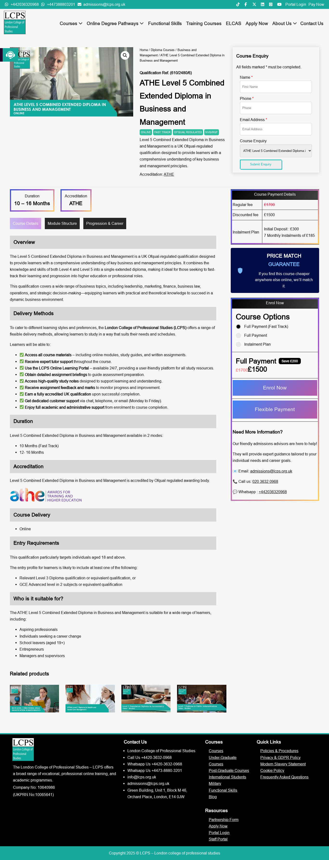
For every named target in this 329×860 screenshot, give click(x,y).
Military (215, 783)
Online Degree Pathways (113, 23)
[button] (125, 55)
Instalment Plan (257, 344)
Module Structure (62, 223)
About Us (282, 23)
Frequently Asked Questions (284, 777)
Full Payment (255, 335)
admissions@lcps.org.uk (271, 471)
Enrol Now (275, 388)
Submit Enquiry (260, 164)
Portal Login (295, 4)
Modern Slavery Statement (283, 764)
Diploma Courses (163, 50)
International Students (227, 777)
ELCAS (233, 23)
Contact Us (311, 23)
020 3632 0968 (265, 481)
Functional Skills (165, 23)
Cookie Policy (272, 770)
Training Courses (204, 23)
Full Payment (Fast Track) (266, 326)
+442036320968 (273, 492)
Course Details (25, 223)
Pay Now (316, 4)
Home (144, 50)
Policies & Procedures (279, 751)
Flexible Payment (275, 409)
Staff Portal (218, 839)
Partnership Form (223, 819)
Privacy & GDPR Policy (280, 757)
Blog (213, 797)
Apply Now (257, 23)
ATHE (169, 174)
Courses (69, 23)
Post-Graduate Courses (229, 770)
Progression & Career (104, 223)
